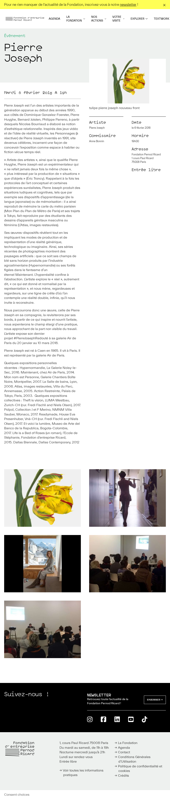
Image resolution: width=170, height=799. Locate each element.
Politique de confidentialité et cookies (140, 768)
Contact (124, 752)
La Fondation (74, 18)
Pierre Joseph (97, 127)
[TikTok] (144, 719)
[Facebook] (103, 719)
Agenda (54, 18)
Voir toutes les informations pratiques (83, 772)
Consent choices (16, 794)
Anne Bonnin (96, 141)
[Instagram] (89, 719)
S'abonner (153, 699)
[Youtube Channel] (131, 719)
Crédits (123, 775)
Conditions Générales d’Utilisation (134, 759)
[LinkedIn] (117, 719)
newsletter (128, 4)
